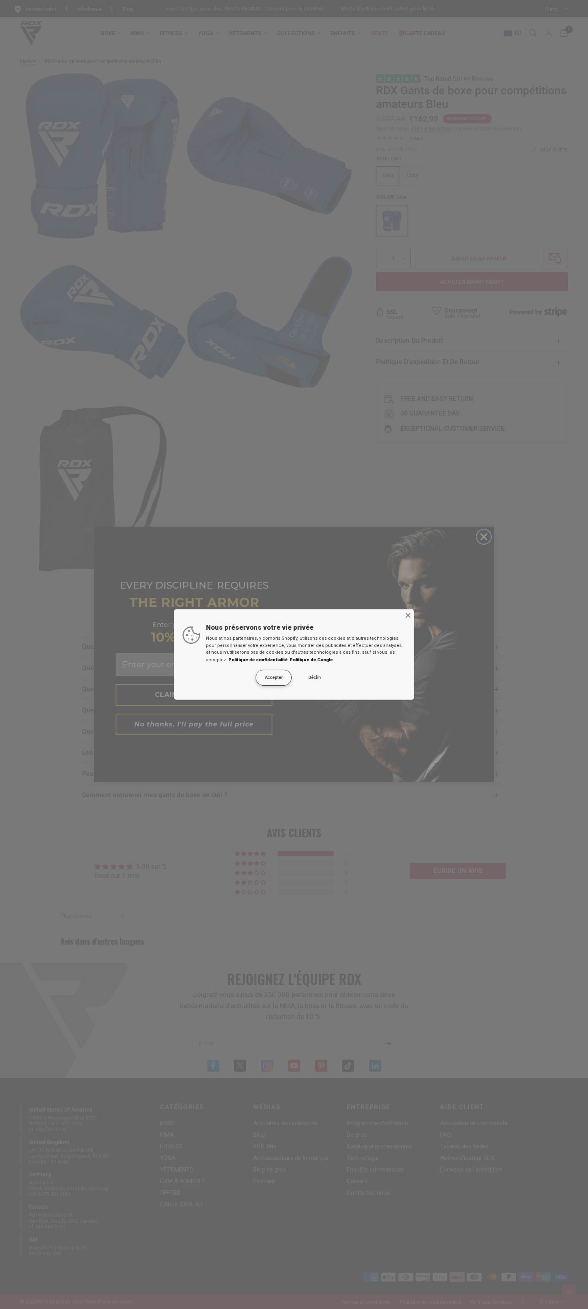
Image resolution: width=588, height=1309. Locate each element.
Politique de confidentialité (258, 659)
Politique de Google (311, 659)
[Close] (408, 615)
